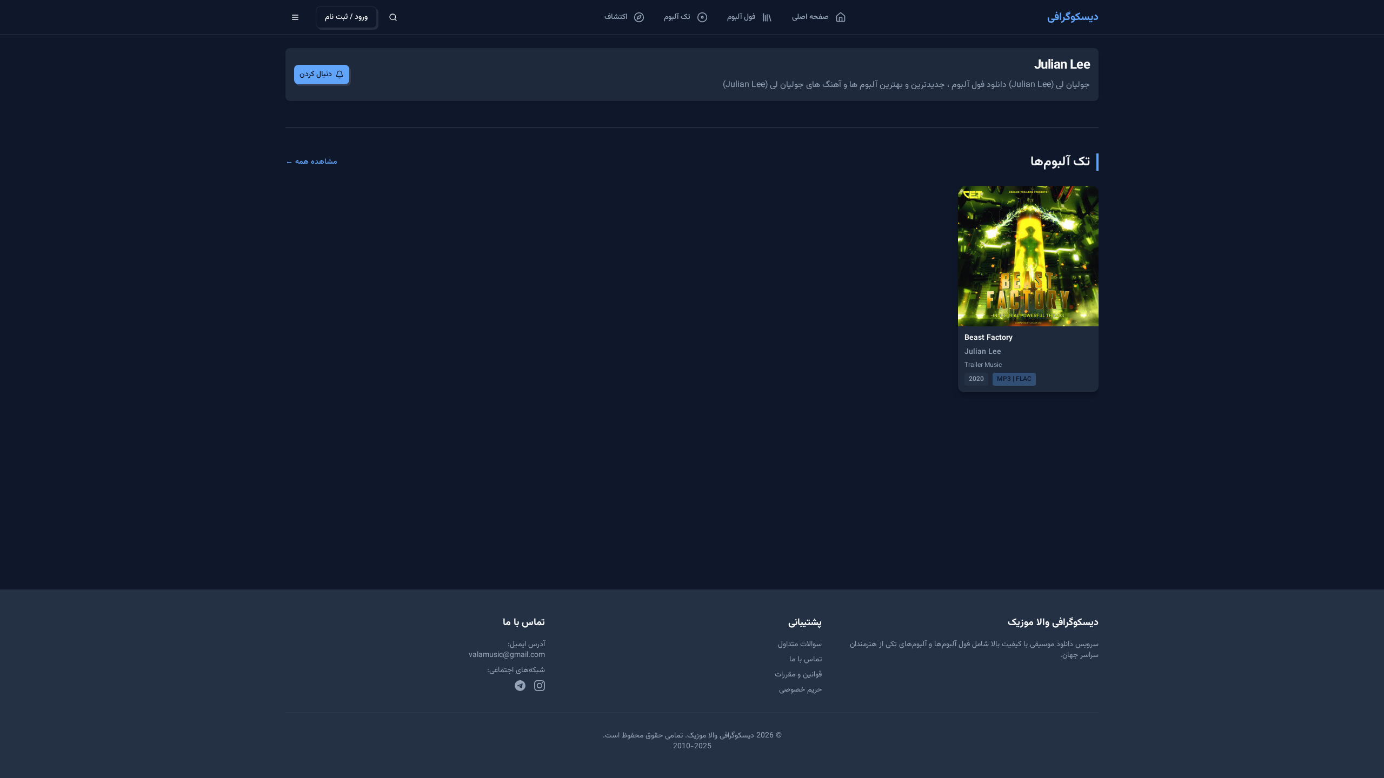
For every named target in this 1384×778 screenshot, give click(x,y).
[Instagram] (539, 685)
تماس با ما (805, 660)
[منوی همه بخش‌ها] (295, 17)
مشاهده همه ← (311, 162)
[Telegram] (520, 685)
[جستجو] (393, 17)
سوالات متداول (800, 644)
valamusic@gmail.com (507, 655)
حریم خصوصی (800, 690)
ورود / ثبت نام (346, 17)
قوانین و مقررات (798, 675)
